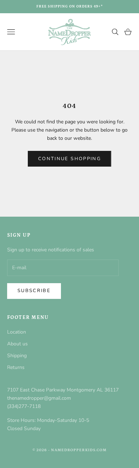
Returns (16, 367)
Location (16, 332)
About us (17, 343)
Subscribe (34, 290)
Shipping (17, 355)
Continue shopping (69, 159)
